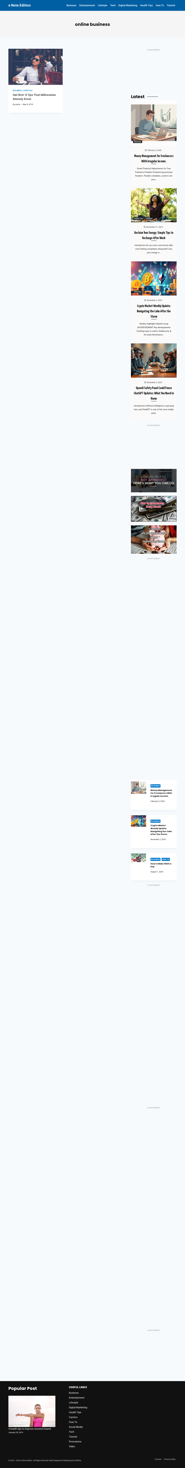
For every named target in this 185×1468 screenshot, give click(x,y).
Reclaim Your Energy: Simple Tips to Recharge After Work (153, 235)
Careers (73, 1417)
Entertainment (87, 5)
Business (71, 5)
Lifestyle (102, 5)
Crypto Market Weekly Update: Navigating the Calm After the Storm (154, 311)
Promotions (75, 1441)
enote (17, 104)
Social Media (76, 1426)
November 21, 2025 (154, 227)
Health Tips (146, 5)
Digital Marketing (127, 5)
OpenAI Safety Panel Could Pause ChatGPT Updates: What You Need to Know (154, 393)
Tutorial (171, 5)
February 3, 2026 (154, 150)
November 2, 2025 (154, 300)
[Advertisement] (154, 71)
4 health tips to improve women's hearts (29, 1428)
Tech (113, 5)
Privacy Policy (170, 1459)
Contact (158, 1459)
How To (160, 5)
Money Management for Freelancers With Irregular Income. (153, 158)
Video (72, 1446)
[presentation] (35, 67)
